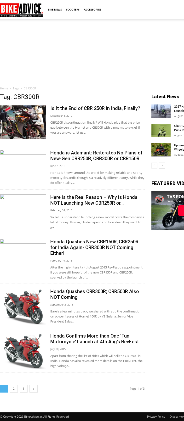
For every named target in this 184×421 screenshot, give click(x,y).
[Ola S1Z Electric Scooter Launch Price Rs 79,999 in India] (161, 130)
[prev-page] (154, 166)
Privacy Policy (156, 417)
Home (4, 88)
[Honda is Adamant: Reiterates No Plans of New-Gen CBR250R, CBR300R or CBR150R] (23, 167)
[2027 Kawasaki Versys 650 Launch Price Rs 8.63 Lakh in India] (161, 111)
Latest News (165, 96)
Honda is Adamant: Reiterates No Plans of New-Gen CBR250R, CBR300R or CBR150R (96, 155)
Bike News (55, 9)
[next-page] (33, 389)
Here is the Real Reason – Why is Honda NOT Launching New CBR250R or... (94, 200)
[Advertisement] (92, 52)
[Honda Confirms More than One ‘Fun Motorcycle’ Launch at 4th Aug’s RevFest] (23, 351)
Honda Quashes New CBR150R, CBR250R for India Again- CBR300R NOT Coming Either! (94, 247)
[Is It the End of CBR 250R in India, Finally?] (23, 122)
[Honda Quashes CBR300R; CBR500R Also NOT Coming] (23, 307)
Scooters (73, 9)
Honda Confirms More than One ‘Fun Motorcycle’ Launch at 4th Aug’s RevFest (94, 338)
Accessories (92, 9)
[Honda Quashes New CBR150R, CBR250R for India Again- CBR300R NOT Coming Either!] (23, 256)
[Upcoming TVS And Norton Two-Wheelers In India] (161, 150)
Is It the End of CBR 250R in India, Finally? (95, 108)
